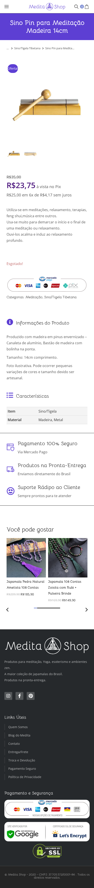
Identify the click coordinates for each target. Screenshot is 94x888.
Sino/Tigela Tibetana (60, 297)
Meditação (33, 297)
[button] (35, 608)
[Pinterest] (31, 696)
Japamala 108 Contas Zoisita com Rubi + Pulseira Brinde (64, 587)
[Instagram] (8, 696)
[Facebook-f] (19, 696)
